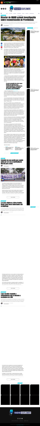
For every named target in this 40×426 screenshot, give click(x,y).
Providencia (19, 13)
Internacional (32, 13)
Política (23, 13)
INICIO (7, 13)
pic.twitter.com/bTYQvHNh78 (13, 88)
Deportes (27, 13)
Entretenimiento (20, 15)
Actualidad (10, 13)
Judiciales (14, 13)
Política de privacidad (15, 420)
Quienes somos (26, 420)
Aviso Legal (21, 420)
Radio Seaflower (6, 25)
